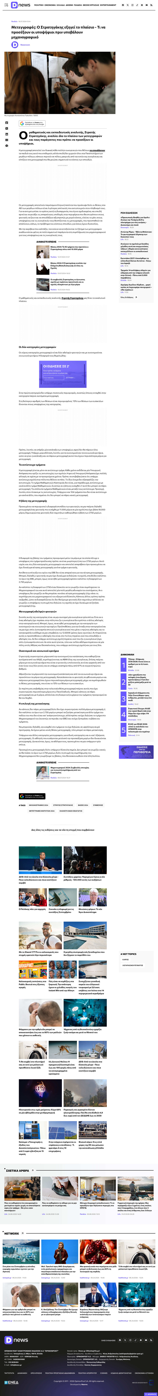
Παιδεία (14, 21)
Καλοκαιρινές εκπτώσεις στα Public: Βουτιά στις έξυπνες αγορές (32, 984)
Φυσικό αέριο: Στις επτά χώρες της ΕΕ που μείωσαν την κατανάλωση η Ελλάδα (91, 1145)
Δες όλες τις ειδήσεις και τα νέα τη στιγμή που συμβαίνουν (62, 829)
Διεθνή (130, 704)
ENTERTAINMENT (108, 5)
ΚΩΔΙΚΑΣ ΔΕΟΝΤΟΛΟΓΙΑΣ (121, 1373)
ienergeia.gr (7, 1278)
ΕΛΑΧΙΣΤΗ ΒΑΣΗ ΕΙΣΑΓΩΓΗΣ (71, 811)
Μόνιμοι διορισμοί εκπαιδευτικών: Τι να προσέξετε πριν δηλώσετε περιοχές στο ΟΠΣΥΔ (97, 1205)
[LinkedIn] (6, 134)
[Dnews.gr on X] (128, 5)
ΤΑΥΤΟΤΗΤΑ (9, 1373)
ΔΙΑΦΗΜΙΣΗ (22, 1373)
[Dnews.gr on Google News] (142, 5)
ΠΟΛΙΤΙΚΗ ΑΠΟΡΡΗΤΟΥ (87, 1373)
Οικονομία (125, 227)
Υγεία (130, 688)
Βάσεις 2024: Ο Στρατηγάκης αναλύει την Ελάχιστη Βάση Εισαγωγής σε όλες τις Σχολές (68, 265)
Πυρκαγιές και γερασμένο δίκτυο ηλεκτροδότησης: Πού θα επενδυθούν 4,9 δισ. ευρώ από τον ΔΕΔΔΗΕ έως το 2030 (83, 1112)
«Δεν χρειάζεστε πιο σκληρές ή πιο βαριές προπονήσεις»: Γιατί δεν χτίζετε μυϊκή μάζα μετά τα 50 (139, 680)
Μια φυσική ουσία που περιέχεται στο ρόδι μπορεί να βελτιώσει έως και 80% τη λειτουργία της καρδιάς (98, 1268)
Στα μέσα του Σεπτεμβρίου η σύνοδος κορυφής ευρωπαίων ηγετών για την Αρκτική (19, 1268)
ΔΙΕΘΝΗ (69, 5)
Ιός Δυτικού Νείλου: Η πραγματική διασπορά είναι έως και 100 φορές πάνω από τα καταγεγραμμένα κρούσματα (62, 1067)
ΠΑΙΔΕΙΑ (78, 5)
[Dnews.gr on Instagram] (132, 5)
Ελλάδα (123, 280)
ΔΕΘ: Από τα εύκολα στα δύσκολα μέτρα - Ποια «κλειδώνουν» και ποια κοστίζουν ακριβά (39, 879)
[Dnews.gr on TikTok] (137, 5)
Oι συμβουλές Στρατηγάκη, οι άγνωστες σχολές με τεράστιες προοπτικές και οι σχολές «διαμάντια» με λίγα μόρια (68, 281)
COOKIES (103, 1373)
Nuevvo (84, 1384)
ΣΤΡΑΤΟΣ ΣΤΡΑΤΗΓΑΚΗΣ (63, 805)
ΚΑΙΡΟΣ (125, 960)
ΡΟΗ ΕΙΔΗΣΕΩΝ (129, 212)
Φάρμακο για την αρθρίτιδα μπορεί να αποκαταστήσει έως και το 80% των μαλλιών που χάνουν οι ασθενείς (40, 1032)
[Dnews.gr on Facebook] (123, 5)
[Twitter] (6, 128)
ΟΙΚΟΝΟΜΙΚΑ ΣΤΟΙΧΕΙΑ (144, 1373)
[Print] (6, 145)
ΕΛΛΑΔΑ (61, 5)
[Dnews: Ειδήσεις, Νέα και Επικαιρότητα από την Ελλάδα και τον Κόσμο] (20, 5)
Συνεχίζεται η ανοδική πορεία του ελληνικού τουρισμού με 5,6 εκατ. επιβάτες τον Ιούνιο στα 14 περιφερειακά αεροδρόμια (91, 987)
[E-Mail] (6, 140)
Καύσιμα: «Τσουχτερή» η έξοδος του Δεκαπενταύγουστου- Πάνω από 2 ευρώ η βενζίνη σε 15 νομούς (32, 1148)
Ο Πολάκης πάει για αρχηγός (32, 909)
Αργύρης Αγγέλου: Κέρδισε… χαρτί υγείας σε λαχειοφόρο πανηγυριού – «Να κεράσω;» (136, 287)
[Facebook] (6, 122)
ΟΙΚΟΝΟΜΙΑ (50, 5)
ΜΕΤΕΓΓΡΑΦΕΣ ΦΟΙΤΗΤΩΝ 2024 (41, 811)
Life (122, 239)
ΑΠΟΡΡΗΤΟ (152, 1394)
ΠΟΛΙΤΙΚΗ (38, 5)
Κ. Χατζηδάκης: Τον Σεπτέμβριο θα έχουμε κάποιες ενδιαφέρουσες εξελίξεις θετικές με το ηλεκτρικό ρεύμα (59, 1311)
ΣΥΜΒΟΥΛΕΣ (98, 805)
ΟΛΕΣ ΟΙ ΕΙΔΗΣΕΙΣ (108, 1340)
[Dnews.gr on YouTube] (147, 5)
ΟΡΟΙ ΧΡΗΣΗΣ (36, 1373)
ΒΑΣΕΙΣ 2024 (83, 805)
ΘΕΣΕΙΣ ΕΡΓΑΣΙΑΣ (91, 5)
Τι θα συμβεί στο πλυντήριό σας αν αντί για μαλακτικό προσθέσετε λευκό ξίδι (32, 1064)
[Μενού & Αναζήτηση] (6, 5)
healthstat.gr (85, 1278)
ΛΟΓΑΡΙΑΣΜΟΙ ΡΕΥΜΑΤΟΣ (132, 965)
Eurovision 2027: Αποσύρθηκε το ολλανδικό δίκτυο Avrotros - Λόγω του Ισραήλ (136, 260)
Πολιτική (131, 735)
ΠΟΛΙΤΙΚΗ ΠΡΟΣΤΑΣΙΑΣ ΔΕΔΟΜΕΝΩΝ (60, 1373)
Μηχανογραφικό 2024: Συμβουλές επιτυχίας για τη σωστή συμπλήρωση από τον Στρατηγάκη (70, 770)
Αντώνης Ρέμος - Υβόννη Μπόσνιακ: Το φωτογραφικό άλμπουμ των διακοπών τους (136, 234)
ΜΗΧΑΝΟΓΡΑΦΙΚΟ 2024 (38, 805)
